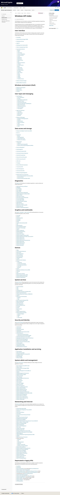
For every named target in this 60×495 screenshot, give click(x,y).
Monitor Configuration (20, 230)
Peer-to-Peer (19, 427)
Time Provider (19, 317)
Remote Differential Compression (22, 164)
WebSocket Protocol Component (22, 437)
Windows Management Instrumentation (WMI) (24, 393)
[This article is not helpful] (57, 28)
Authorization (19, 328)
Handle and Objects (20, 313)
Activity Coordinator (20, 286)
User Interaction (19, 96)
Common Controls (20, 55)
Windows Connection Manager (22, 445)
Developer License (20, 355)
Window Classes (20, 121)
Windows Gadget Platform (21, 477)
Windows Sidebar (19, 478)
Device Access (19, 252)
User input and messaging (53, 17)
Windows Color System (20, 234)
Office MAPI (30, 476)
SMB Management (20, 433)
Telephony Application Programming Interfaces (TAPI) (25, 434)
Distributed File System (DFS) (21, 151)
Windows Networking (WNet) (21, 451)
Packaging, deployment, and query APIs (23, 354)
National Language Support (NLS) (22, 47)
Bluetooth (19, 439)
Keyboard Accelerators (21, 62)
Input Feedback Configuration (22, 99)
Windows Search (19, 90)
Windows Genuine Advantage (21, 390)
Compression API (19, 290)
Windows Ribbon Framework (21, 82)
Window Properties (20, 124)
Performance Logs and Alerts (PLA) (22, 197)
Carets (18, 51)
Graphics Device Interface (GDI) (22, 222)
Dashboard (56, 10)
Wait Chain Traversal (20, 203)
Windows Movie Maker (20, 243)
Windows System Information (21, 312)
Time (18, 316)
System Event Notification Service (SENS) (23, 269)
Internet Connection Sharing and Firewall (23, 414)
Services (18, 307)
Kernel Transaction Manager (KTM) (22, 300)
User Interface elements (21, 49)
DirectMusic (19, 466)
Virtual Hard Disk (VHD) (20, 170)
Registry (18, 315)
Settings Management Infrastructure (23, 373)
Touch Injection (20, 108)
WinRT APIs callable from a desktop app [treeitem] (6, 21)
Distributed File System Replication (22, 153)
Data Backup (19, 134)
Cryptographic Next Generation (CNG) (23, 331)
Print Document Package (21, 263)
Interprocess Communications (22, 296)
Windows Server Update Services (22, 396)
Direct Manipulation (20, 97)
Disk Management (20, 149)
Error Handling (19, 188)
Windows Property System (21, 87)
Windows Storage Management (22, 172)
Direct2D (18, 216)
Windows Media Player (20, 241)
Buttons (18, 50)
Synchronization (19, 308)
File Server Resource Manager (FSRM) (23, 368)
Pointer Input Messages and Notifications (24, 103)
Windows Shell (19, 88)
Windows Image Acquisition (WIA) (22, 274)
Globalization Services (20, 41)
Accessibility (19, 37)
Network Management (20, 424)
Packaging (18, 162)
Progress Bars (19, 67)
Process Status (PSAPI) (20, 200)
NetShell (18, 371)
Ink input (18, 98)
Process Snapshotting (20, 198)
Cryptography (19, 330)
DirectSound (19, 467)
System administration (20, 362)
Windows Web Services (20, 456)
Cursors (18, 56)
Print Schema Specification (21, 264)
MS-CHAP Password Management (22, 339)
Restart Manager (19, 356)
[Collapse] (11, 12)
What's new (52, 10)
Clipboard (19, 142)
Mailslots (18, 297)
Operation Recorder (20, 302)
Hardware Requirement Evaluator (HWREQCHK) (24, 294)
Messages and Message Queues (22, 118)
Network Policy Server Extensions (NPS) (23, 341)
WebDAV (18, 435)
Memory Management (20, 301)
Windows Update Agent (20, 399)
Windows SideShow (20, 479)
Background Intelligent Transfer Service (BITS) (24, 130)
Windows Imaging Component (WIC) (23, 235)
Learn (16, 13)
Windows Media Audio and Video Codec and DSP (25, 236)
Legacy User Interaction (20, 110)
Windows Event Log (20, 206)
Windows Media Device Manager (22, 276)
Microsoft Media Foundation (21, 226)
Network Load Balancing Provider (22, 386)
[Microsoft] (1, 7)
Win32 (25, 13)
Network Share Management (21, 425)
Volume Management (20, 168)
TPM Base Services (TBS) (21, 345)
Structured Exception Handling (22, 201)
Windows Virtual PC (20, 384)
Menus (18, 66)
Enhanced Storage (20, 255)
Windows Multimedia (20, 245)
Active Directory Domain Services (22, 334)
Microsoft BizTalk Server (34, 468)
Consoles (18, 91)
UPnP (17, 272)
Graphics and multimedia (53, 20)
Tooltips (18, 76)
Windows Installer (20, 357)
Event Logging (19, 190)
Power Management (20, 303)
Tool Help (18, 271)
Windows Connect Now (21, 444)
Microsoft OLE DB (20, 177)
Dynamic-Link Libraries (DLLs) (21, 292)
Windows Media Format (20, 239)
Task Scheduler (19, 381)
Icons (18, 61)
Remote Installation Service (21, 471)
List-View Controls (20, 65)
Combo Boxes (19, 52)
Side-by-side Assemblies (20, 352)
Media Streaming (19, 225)
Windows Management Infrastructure (23, 391)
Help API (18, 295)
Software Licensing (20, 375)
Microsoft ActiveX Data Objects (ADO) (23, 178)
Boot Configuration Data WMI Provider (23, 365)
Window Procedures (20, 122)
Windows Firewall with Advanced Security (23, 448)
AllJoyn (18, 250)
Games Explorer (19, 351)
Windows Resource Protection (22, 395)
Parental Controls (19, 342)
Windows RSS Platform (20, 454)
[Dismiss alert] (58, 1)
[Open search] (56, 8)
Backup (18, 136)
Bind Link (18, 132)
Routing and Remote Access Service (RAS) (23, 430)
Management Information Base (22, 418)
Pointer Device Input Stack (21, 102)
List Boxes (19, 63)
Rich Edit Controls (20, 70)
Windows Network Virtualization (22, 453)
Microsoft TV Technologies (21, 227)
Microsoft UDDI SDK (20, 468)
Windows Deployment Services (22, 389)
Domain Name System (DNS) (21, 408)
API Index (28, 13)
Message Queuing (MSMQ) (21, 419)
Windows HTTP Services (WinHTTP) (22, 449)
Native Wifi (19, 443)
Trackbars (19, 77)
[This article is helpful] (56, 28)
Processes (18, 306)
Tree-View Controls (20, 78)
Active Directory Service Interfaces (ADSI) (24, 335)
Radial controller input (21, 104)
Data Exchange (19, 141)
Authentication (19, 326)
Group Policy (19, 369)
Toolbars (18, 75)
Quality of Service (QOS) (21, 428)
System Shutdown (20, 380)
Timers (18, 123)
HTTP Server (19, 413)
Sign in (58, 7)
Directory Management (20, 147)
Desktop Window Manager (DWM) (22, 39)
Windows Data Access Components (22, 174)
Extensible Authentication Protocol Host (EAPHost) (25, 338)
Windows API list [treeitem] (4, 17)
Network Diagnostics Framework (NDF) (23, 193)
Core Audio (18, 215)
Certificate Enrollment (20, 329)
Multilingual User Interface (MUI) (22, 45)
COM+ (18, 289)
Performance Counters (20, 196)
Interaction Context (20, 101)
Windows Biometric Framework (22, 346)
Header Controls (20, 60)
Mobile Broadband (20, 441)
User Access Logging (20, 383)
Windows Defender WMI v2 (21, 388)
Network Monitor (19, 195)
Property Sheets (20, 68)
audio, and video (27, 212)
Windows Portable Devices (21, 277)
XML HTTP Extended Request (21, 458)
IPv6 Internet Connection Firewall (22, 417)
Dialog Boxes (19, 57)
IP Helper (18, 415)
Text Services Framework (21, 106)
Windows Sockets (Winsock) (21, 455)
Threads (18, 310)
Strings (18, 73)
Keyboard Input (20, 112)
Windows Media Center (20, 237)
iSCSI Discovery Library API (21, 159)
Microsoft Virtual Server (21, 385)
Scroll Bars (19, 71)
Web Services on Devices (21, 273)
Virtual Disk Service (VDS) (21, 472)
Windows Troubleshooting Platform (22, 207)
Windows (19, 13)
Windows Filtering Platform (21, 446)
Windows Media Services (21, 242)
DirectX (18, 221)
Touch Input (19, 111)
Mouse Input (19, 114)
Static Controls (19, 72)
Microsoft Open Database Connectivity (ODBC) (25, 175)
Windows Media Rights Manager (22, 474)
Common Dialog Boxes (21, 54)
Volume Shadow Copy (21, 138)
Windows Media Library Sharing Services (23, 240)
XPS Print (18, 267)
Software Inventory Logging (21, 374)
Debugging (18, 187)
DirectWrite (18, 220)
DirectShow (18, 219)
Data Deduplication (20, 137)
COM (17, 287)
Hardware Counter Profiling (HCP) (22, 192)
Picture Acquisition (20, 232)
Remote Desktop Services (21, 305)
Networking (18, 404)
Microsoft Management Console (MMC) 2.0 (24, 370)
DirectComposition (20, 217)
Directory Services (20, 333)
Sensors (18, 268)
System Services (19, 282)
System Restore (19, 379)
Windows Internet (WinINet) (21, 450)
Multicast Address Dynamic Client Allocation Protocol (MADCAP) (27, 420)
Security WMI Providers (20, 344)
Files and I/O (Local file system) (22, 157)
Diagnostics (18, 183)
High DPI (18, 43)
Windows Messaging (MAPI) (21, 476)
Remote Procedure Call (20, 429)
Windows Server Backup (21, 139)
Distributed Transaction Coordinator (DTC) (24, 291)
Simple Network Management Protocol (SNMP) (24, 432)
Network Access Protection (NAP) (22, 340)
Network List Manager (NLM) (21, 423)
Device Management (20, 253)
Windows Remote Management (22, 394)
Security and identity (52, 24)
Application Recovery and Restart (22, 186)
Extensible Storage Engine (21, 155)
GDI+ (17, 224)
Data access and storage (53, 18)
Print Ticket (19, 266)
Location (18, 258)
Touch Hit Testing (20, 107)
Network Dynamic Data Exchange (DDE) (23, 469)
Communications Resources (21, 251)
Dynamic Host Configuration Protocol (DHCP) (24, 409)
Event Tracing (19, 191)
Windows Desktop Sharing (21, 311)
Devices (50, 21)
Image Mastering (19, 257)
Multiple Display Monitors (21, 231)
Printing (18, 261)
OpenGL (18, 229)
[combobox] (6, 14)
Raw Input (19, 115)
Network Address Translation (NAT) (22, 422)
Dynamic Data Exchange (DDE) (22, 144)
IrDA (18, 440)
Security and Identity (19, 322)
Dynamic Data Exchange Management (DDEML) (25, 145)
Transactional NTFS (20, 166)
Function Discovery (20, 256)
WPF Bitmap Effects (20, 480)
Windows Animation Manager (21, 80)
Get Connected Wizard (20, 412)
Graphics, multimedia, (20, 212)
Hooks (18, 126)
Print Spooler (19, 262)
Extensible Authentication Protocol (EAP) (23, 336)
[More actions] (44, 13)
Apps (22, 13)
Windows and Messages (21, 117)
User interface (51, 14)
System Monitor (19, 202)
